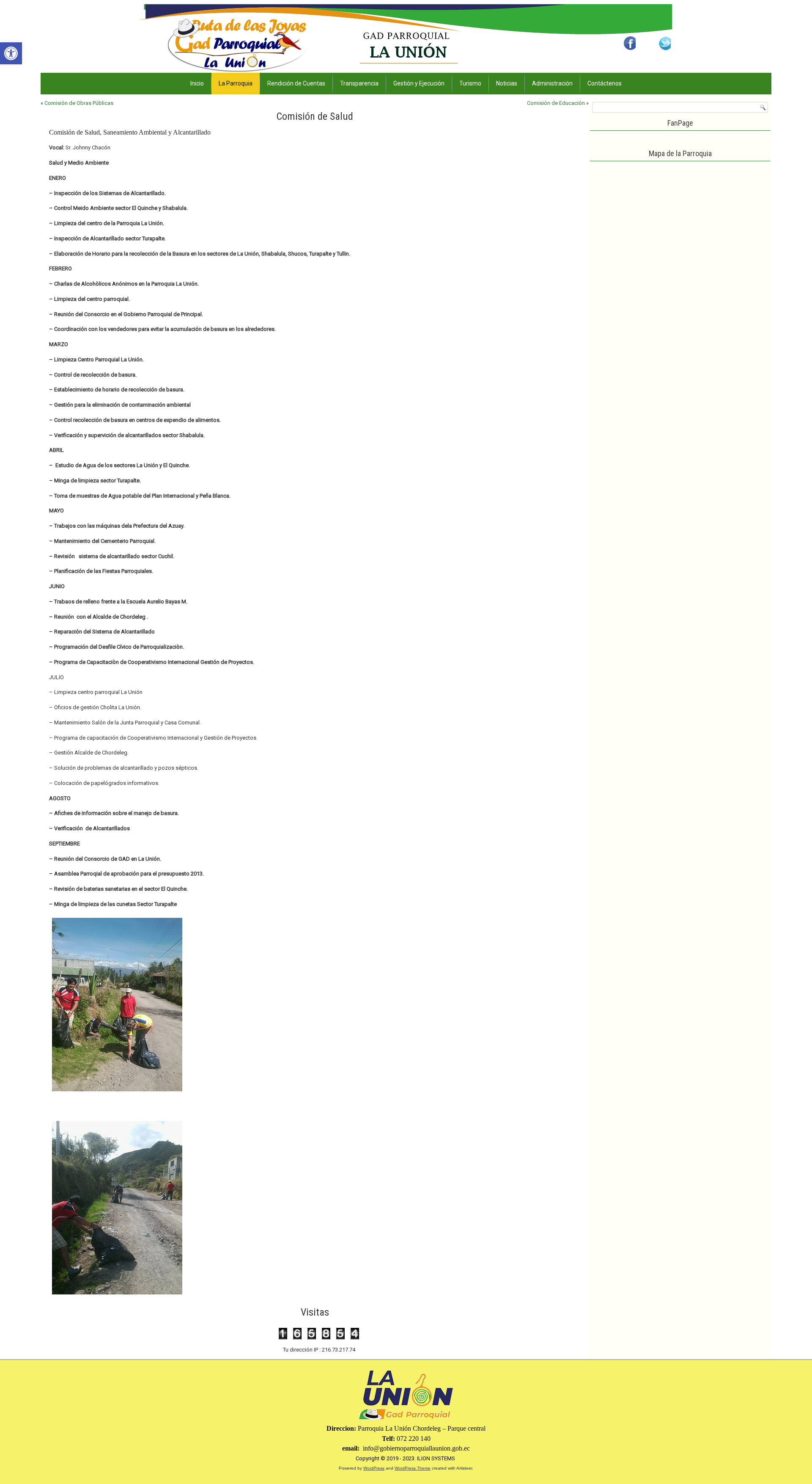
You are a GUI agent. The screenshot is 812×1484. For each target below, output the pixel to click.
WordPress (373, 1468)
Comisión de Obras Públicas (78, 103)
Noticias (506, 83)
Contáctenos (604, 83)
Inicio (197, 83)
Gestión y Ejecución (418, 83)
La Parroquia (235, 83)
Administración (552, 83)
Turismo (470, 83)
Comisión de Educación (556, 103)
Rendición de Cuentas (296, 83)
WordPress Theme (413, 1468)
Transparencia (359, 83)
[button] (11, 53)
